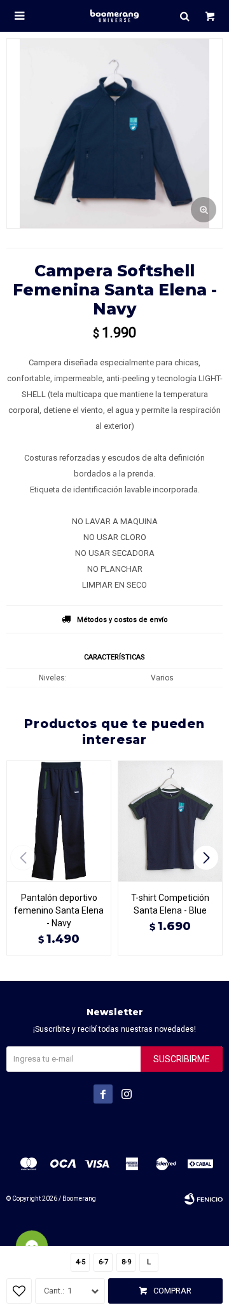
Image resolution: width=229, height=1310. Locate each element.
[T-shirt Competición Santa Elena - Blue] (170, 820)
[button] (184, 16)
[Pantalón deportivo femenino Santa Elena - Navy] (58, 820)
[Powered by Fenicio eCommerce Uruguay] (203, 1198)
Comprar (172, 1290)
